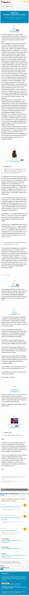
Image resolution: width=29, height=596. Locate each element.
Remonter (3, 489)
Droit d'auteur (4, 586)
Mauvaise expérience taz (9, 506)
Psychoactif (3, 561)
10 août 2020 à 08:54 (14, 286)
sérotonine (22, 255)
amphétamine (13, 226)
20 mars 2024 (20, 521)
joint (15, 89)
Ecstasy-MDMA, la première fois (11, 548)
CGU (9, 593)
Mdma (10, 442)
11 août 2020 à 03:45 (14, 427)
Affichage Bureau (5, 591)
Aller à (2, 565)
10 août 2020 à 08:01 (14, 31)
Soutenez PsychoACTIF (15, 583)
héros (9, 199)
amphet (8, 236)
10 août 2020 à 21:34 (14, 391)
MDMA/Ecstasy (9, 6)
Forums (2, 6)
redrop (21, 257)
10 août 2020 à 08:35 (14, 161)
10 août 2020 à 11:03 (14, 314)
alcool (21, 50)
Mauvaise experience (8, 530)
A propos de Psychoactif (15, 591)
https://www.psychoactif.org (7, 587)
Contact (13, 593)
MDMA (8, 180)
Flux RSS (19, 593)
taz (21, 183)
